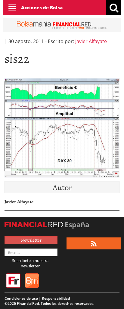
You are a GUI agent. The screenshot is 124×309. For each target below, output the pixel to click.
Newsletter (31, 239)
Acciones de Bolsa (42, 7)
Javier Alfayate (91, 41)
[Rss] (94, 244)
